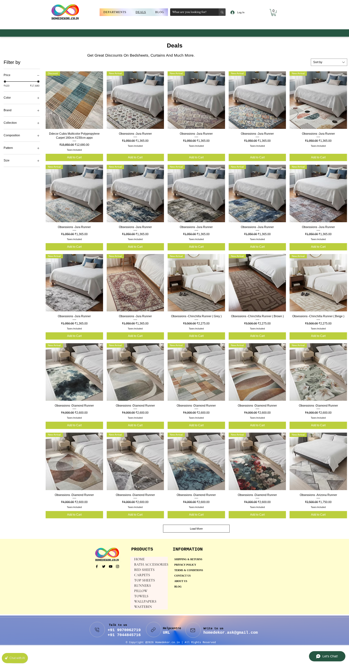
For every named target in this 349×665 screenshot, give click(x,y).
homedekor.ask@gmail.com (230, 632)
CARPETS (142, 575)
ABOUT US (180, 581)
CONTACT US (182, 575)
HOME (139, 559)
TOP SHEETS (144, 580)
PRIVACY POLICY (185, 565)
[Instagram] (117, 566)
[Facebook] (97, 566)
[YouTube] (111, 566)
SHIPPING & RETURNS (188, 559)
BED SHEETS (144, 570)
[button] (115, 12)
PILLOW (140, 591)
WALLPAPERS (145, 601)
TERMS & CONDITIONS (188, 570)
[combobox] (329, 62)
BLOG (178, 586)
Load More (196, 528)
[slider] (5, 81)
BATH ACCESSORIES (151, 564)
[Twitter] (104, 566)
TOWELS (141, 596)
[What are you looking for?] (222, 12)
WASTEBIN (143, 607)
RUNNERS (142, 585)
